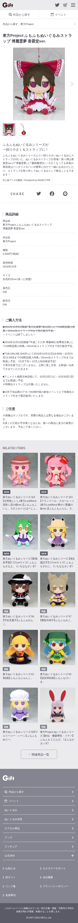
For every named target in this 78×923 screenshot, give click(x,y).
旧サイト (10, 877)
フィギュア (11, 846)
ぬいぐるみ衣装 (13, 819)
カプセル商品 (12, 828)
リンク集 (10, 886)
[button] (73, 84)
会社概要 (48, 877)
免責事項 (10, 895)
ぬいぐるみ (11, 810)
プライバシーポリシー (55, 886)
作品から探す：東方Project (18, 24)
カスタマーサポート (54, 868)
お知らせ (10, 868)
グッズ (8, 837)
